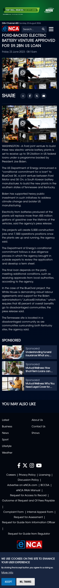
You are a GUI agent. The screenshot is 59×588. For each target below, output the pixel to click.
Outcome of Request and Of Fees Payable (28, 501)
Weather (7, 453)
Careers (11, 475)
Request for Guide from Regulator (29, 534)
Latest (5, 420)
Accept (8, 581)
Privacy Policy (27, 475)
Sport (5, 440)
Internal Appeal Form (40, 512)
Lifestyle (6, 446)
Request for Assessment (28, 517)
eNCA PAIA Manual (28, 490)
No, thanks (25, 581)
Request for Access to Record (28, 495)
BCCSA (45, 485)
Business (7, 426)
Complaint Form (13, 512)
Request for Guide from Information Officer (28, 522)
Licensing (44, 475)
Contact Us (38, 426)
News (5, 433)
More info (7, 573)
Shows (35, 433)
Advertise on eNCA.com (22, 485)
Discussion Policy (28, 480)
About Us (37, 420)
